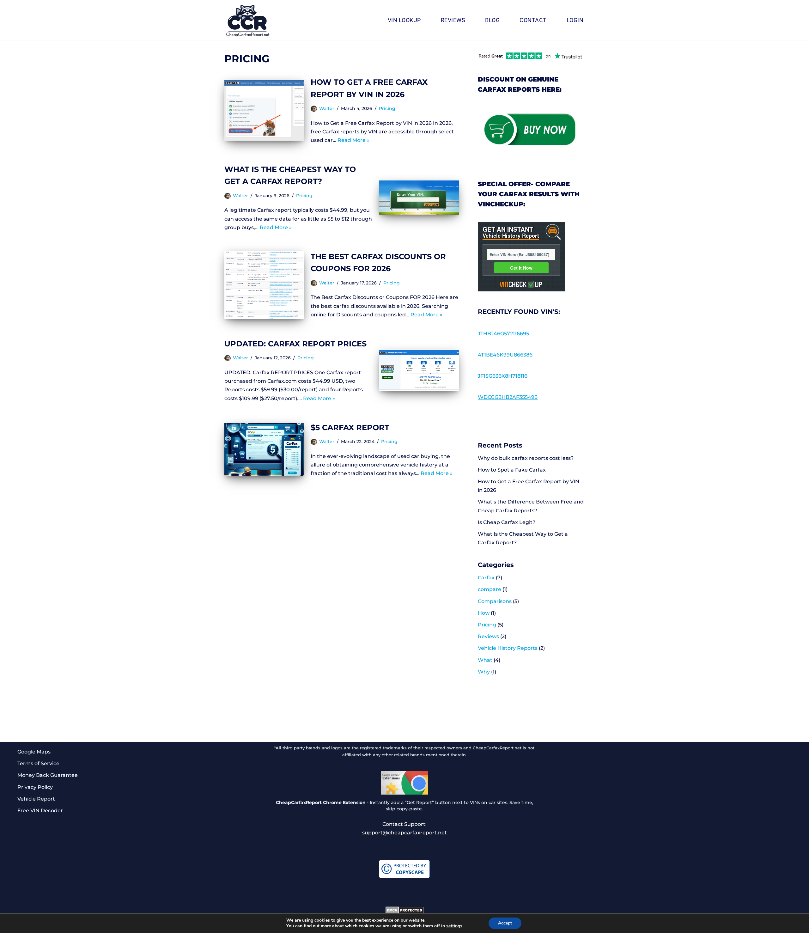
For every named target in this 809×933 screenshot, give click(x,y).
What (485, 660)
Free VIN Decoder (40, 811)
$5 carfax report (350, 427)
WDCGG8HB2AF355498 (508, 397)
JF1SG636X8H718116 (502, 376)
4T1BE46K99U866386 (505, 355)
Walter (326, 108)
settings (454, 926)
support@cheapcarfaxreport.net (404, 833)
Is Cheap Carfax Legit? (506, 522)
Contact (533, 20)
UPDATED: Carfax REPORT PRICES (295, 343)
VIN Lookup (404, 20)
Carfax (486, 578)
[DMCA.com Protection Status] (405, 912)
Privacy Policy (35, 787)
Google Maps (34, 752)
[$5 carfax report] (264, 449)
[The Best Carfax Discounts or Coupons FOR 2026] (264, 285)
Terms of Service (38, 763)
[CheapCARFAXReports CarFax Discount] (248, 21)
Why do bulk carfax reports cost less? (526, 458)
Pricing (387, 108)
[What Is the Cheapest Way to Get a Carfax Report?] (419, 197)
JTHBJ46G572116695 (503, 334)
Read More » (353, 140)
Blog (492, 20)
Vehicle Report (36, 799)
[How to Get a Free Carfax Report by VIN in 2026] (264, 110)
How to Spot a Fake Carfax (512, 470)
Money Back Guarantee (47, 775)
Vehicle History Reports (508, 648)
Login (575, 20)
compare (489, 589)
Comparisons (495, 601)
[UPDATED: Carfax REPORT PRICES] (419, 370)
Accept (505, 923)
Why (484, 672)
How (484, 613)
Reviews (453, 20)
